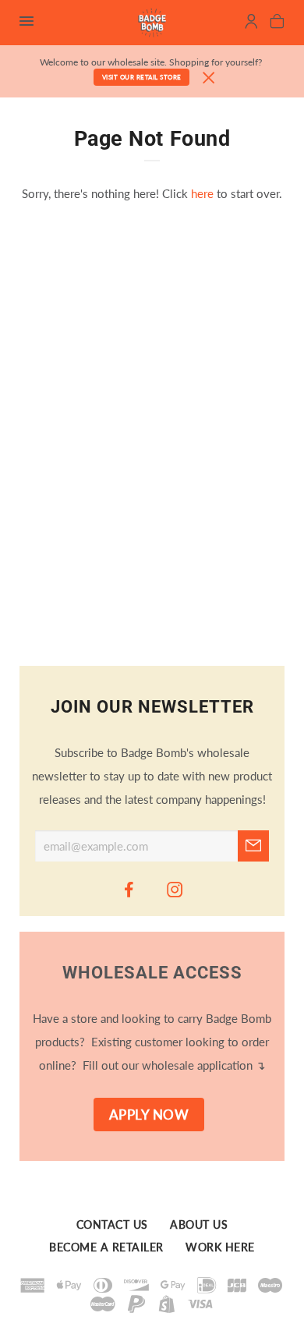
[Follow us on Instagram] (175, 888)
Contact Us (112, 1225)
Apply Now (149, 1115)
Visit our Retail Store (142, 77)
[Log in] (251, 23)
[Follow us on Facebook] (129, 888)
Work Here (220, 1247)
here (202, 193)
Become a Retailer (106, 1247)
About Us (199, 1225)
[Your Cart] (277, 23)
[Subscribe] (253, 846)
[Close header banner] (209, 78)
